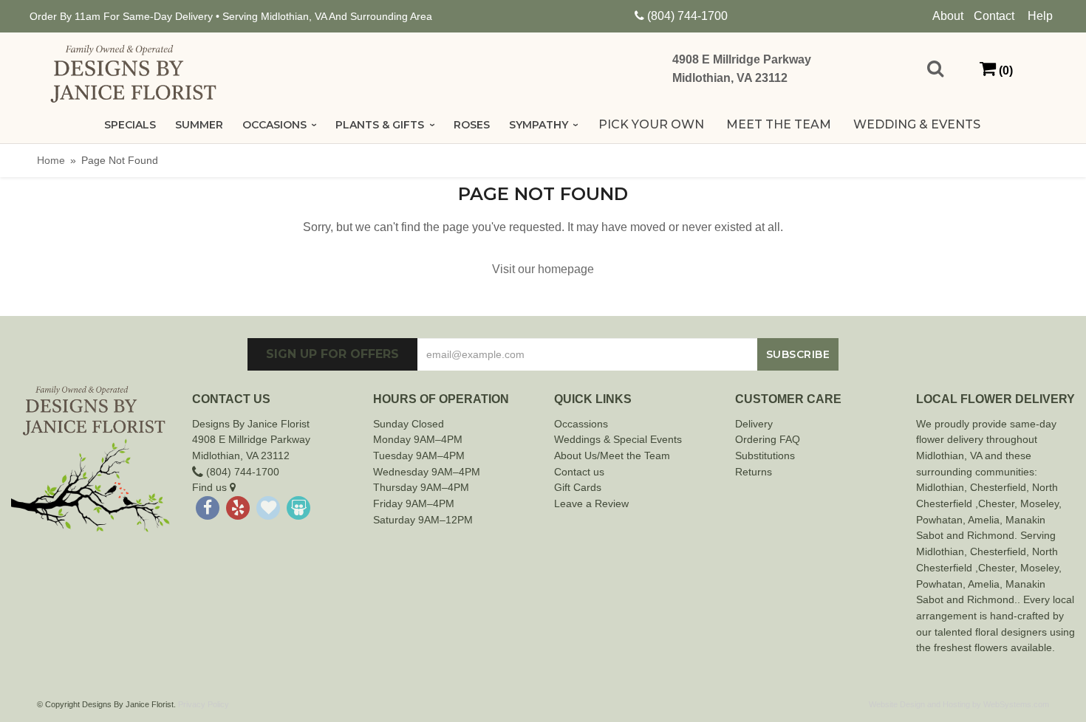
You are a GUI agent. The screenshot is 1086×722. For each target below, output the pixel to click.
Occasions (274, 124)
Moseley (1039, 503)
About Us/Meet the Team (612, 455)
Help (1040, 16)
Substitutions (765, 455)
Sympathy (538, 124)
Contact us (579, 472)
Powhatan (939, 520)
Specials (130, 124)
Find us (211, 487)
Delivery (754, 424)
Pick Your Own (651, 124)
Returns (753, 472)
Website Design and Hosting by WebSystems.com (959, 704)
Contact (994, 16)
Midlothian (940, 487)
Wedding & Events (916, 124)
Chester (988, 487)
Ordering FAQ (767, 439)
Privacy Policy (203, 704)
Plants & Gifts (379, 124)
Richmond (990, 535)
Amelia (984, 520)
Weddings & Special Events (618, 439)
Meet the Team (778, 124)
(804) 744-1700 (687, 16)
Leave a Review (591, 503)
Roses (472, 124)
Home (51, 160)
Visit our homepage (543, 269)
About (947, 16)
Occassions (581, 424)
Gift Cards (577, 487)
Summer (199, 124)
